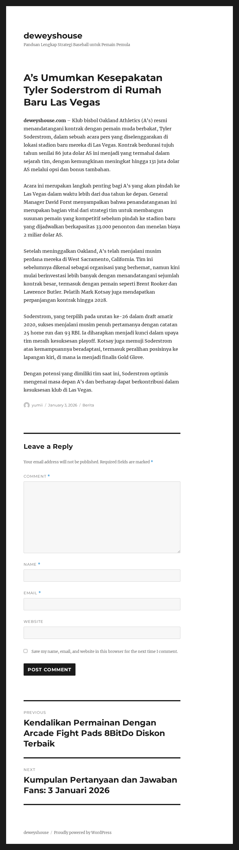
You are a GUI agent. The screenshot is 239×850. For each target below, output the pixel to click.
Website (33, 621)
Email (32, 592)
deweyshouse (53, 36)
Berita (88, 405)
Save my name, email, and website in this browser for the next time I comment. (104, 651)
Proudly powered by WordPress (83, 832)
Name (32, 564)
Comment (37, 476)
